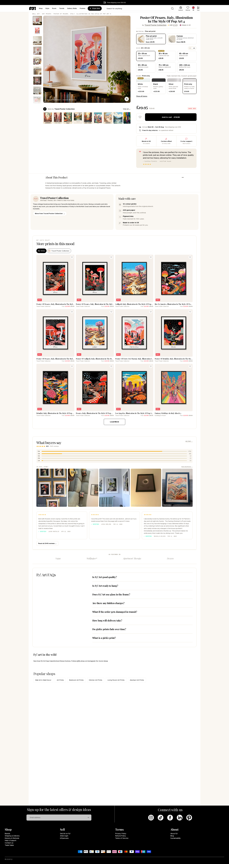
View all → (126, 109)
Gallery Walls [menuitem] (72, 8)
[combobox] (139, 8)
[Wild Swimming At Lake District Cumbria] (118, 118)
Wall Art (36, 14)
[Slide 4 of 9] (37, 50)
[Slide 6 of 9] (37, 70)
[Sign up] (88, 817)
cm (194, 48)
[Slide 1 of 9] (37, 20)
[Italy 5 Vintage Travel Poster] (68, 118)
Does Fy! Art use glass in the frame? (111, 594)
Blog (172, 836)
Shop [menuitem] (41, 8)
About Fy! (174, 833)
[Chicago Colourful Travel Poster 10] (98, 118)
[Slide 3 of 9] (37, 40)
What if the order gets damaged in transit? (114, 611)
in (190, 48)
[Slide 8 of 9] (37, 90)
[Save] (71, 257)
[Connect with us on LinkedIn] (179, 817)
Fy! (11, 859)
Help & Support (10, 840)
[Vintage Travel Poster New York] (57, 118)
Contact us (9, 843)
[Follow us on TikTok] (160, 817)
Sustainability (175, 838)
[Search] (172, 8)
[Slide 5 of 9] (37, 60)
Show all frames (141, 96)
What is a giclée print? (104, 637)
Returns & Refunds (12, 838)
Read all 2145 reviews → (47, 543)
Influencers (64, 838)
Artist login (64, 836)
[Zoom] (127, 99)
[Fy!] (32, 8)
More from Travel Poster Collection (50, 213)
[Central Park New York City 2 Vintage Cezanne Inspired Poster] (78, 118)
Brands (7, 833)
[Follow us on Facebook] (170, 817)
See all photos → (187, 467)
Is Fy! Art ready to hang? (105, 585)
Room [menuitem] (54, 8)
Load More (114, 422)
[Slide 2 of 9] (37, 30)
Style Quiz (96, 8)
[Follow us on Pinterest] (189, 817)
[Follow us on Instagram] (151, 817)
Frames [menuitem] (82, 8)
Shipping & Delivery (12, 836)
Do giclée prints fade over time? (109, 629)
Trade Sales (9, 845)
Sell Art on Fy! (65, 833)
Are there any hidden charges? (108, 603)
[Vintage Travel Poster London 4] (47, 118)
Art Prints (46, 14)
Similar (43, 251)
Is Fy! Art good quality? (104, 577)
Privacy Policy (120, 833)
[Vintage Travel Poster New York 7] (88, 118)
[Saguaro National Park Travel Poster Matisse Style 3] (128, 118)
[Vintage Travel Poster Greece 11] (108, 118)
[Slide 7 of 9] (37, 80)
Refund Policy (120, 836)
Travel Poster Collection (155, 25)
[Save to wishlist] (140, 117)
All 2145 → (189, 441)
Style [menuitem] (47, 8)
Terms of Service (121, 838)
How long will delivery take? (107, 620)
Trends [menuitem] (61, 8)
